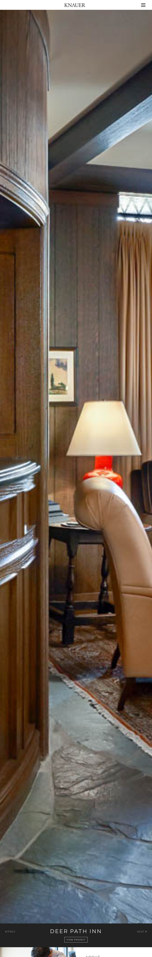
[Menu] (143, 5)
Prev (11, 931)
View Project (75, 939)
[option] (76, 473)
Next (141, 931)
